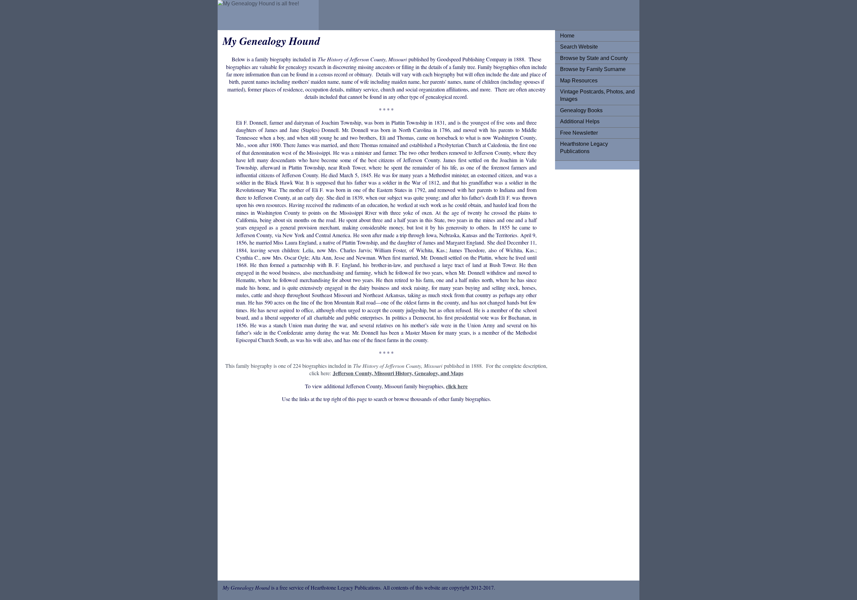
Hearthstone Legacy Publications (584, 147)
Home (567, 36)
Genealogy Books (581, 110)
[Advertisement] (386, 492)
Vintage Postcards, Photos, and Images (597, 95)
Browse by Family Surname (593, 69)
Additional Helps (580, 121)
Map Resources (579, 80)
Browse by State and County (594, 58)
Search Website (579, 47)
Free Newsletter (579, 133)
